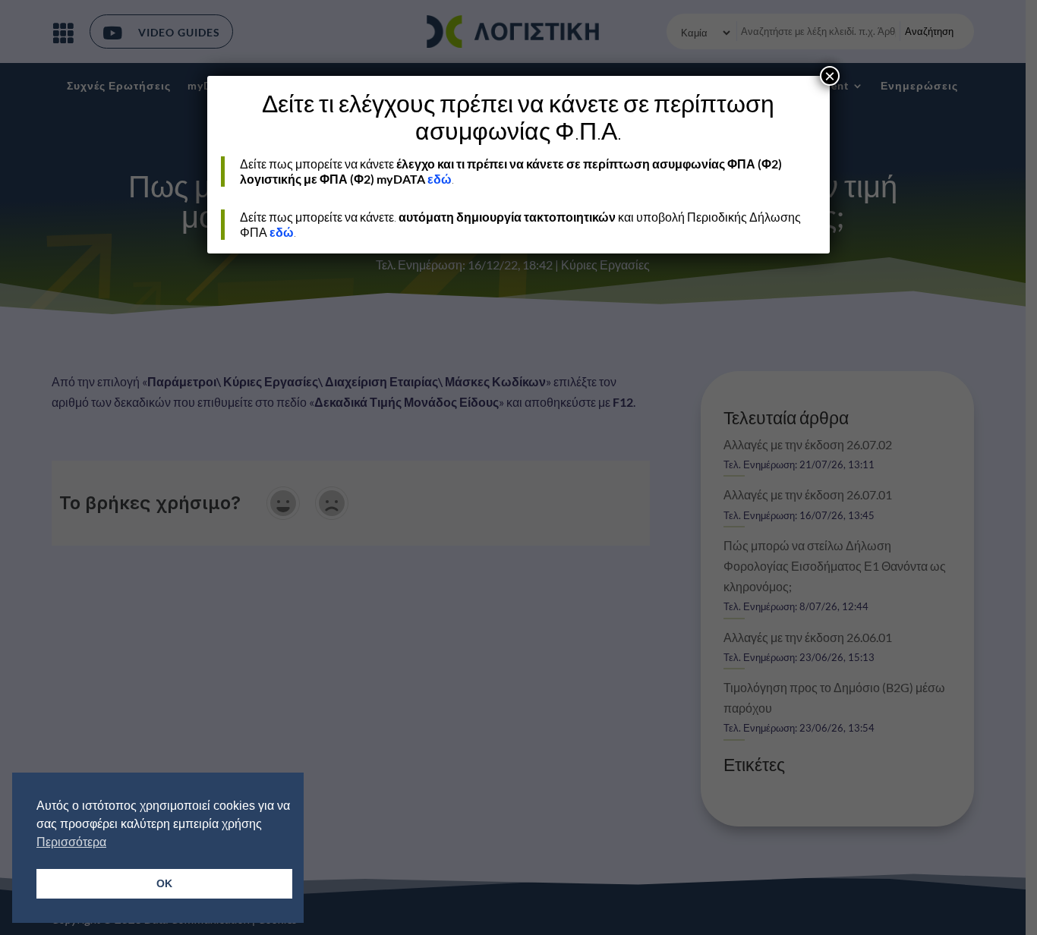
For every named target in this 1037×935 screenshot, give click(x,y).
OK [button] (164, 883)
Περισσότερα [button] (71, 842)
